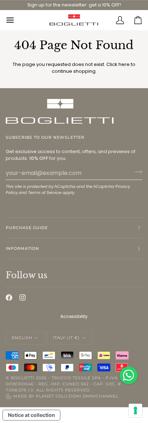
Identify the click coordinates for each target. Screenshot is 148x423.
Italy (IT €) (66, 337)
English (22, 337)
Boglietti (22, 377)
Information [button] (22, 248)
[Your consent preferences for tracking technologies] (135, 410)
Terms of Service (44, 192)
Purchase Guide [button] (27, 227)
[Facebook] (9, 297)
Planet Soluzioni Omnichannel (77, 396)
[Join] (136, 172)
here (124, 64)
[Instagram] (22, 297)
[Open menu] (15, 20)
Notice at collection (31, 415)
